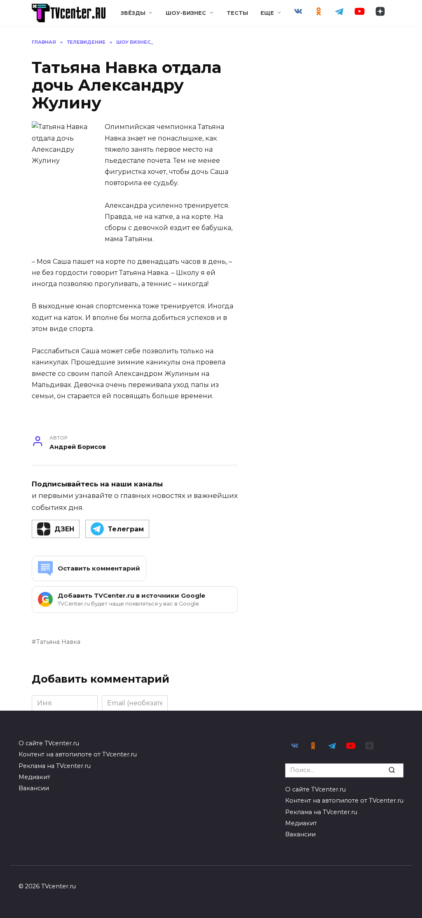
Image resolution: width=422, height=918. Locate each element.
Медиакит (34, 777)
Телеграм (126, 529)
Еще (267, 13)
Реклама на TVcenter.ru (55, 766)
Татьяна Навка (58, 642)
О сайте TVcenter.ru (49, 743)
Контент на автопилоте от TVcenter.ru (78, 754)
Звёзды (133, 13)
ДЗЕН (64, 529)
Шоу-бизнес (186, 13)
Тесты (237, 13)
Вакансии (34, 788)
